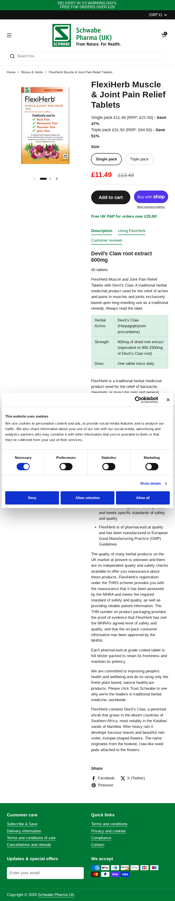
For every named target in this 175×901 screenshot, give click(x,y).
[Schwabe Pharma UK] (86, 35)
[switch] (65, 466)
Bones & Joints (32, 72)
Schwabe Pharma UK (56, 895)
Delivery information (24, 831)
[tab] (101, 232)
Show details (150, 483)
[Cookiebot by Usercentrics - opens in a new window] (138, 399)
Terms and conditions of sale (31, 838)
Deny (32, 498)
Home (11, 72)
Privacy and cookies (108, 831)
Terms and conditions (109, 824)
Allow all (143, 498)
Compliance (101, 838)
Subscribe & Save (22, 824)
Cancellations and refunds (29, 845)
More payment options (151, 207)
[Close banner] (168, 399)
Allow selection (87, 498)
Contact (97, 845)
